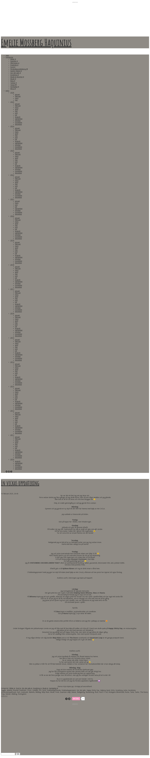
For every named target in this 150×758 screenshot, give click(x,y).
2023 (12, 151)
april (16, 109)
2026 (12, 93)
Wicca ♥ (13, 89)
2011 (12, 435)
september (18, 119)
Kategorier (9, 57)
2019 (12, 240)
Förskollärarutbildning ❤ (19, 69)
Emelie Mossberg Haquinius (36, 42)
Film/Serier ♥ (14, 63)
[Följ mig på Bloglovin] (7, 472)
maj (16, 100)
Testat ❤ (13, 85)
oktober (18, 121)
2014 (12, 362)
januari (17, 94)
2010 (12, 459)
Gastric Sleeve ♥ (16, 71)
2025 (12, 102)
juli (16, 115)
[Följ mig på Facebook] (11, 472)
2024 (12, 126)
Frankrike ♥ (14, 65)
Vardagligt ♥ (14, 87)
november (18, 123)
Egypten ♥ (14, 61)
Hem (7, 55)
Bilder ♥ (13, 59)
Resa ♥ (12, 81)
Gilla (77, 699)
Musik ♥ (13, 79)
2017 (12, 289)
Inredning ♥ (14, 75)
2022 (12, 175)
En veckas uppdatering (20, 483)
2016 (12, 313)
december (18, 124)
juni (16, 113)
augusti (17, 117)
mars (16, 98)
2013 (12, 386)
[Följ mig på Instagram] (9, 472)
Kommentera (4, 696)
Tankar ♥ (13, 83)
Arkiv (7, 91)
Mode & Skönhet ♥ (17, 77)
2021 (12, 199)
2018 (12, 265)
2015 (12, 338)
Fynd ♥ (12, 67)
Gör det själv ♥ (15, 73)
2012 (12, 411)
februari (18, 96)
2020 (12, 216)
